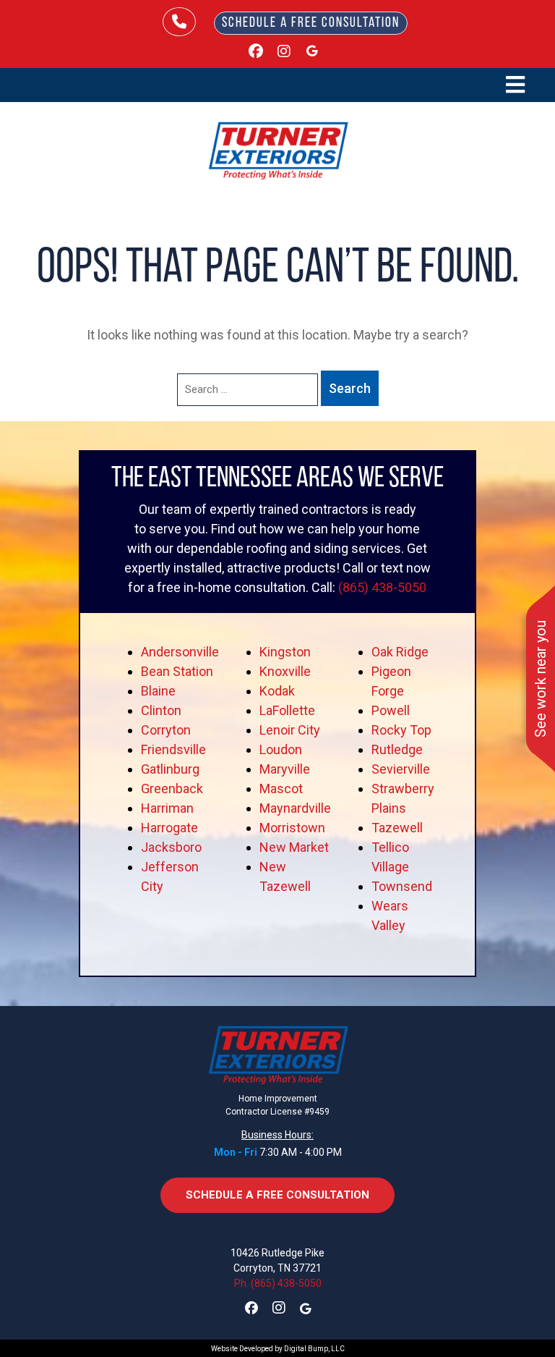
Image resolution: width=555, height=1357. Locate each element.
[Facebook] (256, 53)
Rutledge (397, 749)
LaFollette (287, 710)
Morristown (292, 827)
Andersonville (180, 651)
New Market (294, 847)
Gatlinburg (170, 769)
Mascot (281, 788)
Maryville (284, 769)
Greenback (172, 788)
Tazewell (397, 827)
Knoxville (285, 671)
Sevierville (400, 769)
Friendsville (173, 749)
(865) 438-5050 (382, 587)
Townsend (401, 886)
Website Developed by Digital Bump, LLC (278, 1349)
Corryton (166, 729)
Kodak (277, 690)
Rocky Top (401, 729)
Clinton (161, 710)
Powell (390, 710)
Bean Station (177, 671)
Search (350, 388)
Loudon (280, 749)
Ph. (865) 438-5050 (278, 1283)
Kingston (285, 651)
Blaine (158, 690)
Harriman (167, 808)
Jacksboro (171, 847)
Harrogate (169, 827)
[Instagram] (284, 53)
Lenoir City (289, 729)
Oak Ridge (400, 651)
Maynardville (295, 808)
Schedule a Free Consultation (311, 23)
